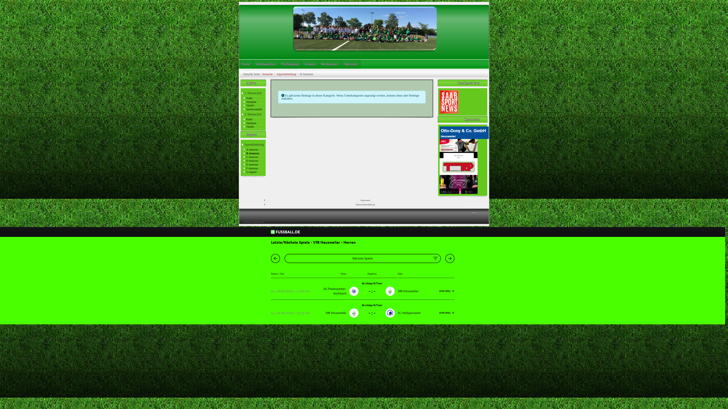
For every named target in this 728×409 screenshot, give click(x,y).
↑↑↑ (474, 213)
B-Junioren (252, 153)
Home (245, 64)
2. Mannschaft (252, 114)
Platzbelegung (290, 64)
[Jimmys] (459, 184)
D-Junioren (252, 160)
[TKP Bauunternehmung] (459, 166)
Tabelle (250, 105)
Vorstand (310, 64)
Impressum (365, 200)
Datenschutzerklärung (365, 204)
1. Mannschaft (252, 93)
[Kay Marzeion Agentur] (459, 148)
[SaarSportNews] (449, 101)
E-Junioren (252, 164)
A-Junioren (252, 149)
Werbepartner (330, 64)
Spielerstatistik (254, 109)
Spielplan (251, 101)
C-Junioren (252, 156)
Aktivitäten (350, 64)
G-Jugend (251, 171)
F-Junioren (252, 168)
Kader (249, 98)
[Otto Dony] (464, 132)
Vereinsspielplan (265, 64)
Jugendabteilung (254, 144)
